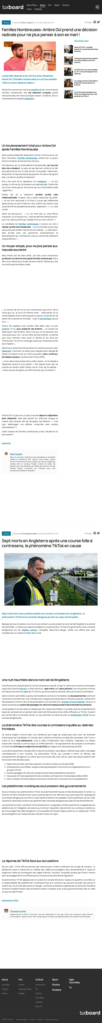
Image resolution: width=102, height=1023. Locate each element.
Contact (32, 1019)
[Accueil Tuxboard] (12, 7)
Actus (42, 5)
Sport (56, 5)
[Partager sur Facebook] (94, 22)
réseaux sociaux (29, 630)
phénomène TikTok (79, 715)
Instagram (42, 181)
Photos (4, 993)
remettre (35, 89)
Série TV (38, 1006)
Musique (56, 989)
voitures (22, 688)
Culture (65, 5)
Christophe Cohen (29, 533)
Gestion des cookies (51, 1019)
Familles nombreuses (28, 224)
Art (36, 989)
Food (29, 9)
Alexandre (29, 98)
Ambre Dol (6, 443)
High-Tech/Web (74, 981)
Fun (50, 5)
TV (70, 987)
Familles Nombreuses (27, 158)
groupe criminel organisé (73, 701)
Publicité (38, 1002)
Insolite (21, 984)
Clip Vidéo (6, 984)
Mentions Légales (21, 1019)
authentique (45, 318)
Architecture (40, 984)
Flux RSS (40, 1019)
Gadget (22, 993)
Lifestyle (38, 9)
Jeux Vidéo (39, 998)
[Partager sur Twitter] (98, 22)
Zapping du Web (25, 989)
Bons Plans (32, 5)
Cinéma (5, 989)
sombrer (5, 328)
